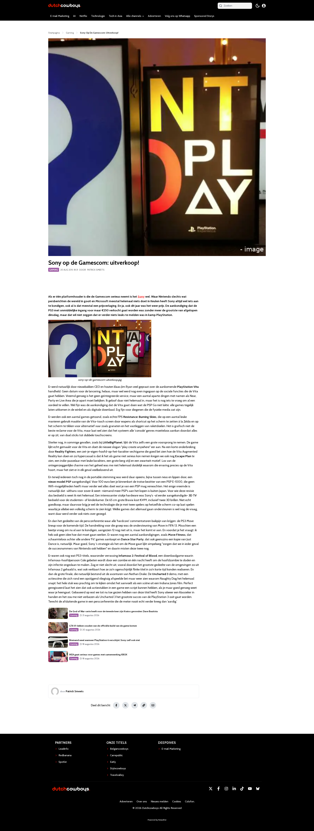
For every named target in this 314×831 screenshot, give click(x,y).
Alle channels (133, 16)
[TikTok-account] (242, 789)
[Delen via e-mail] (153, 705)
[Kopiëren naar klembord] (143, 705)
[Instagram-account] (226, 789)
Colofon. (190, 801)
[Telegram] (134, 705)
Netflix (83, 16)
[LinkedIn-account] (234, 789)
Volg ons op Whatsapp (177, 16)
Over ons (142, 801)
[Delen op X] (125, 705)
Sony (141, 296)
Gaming (53, 269)
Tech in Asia (115, 16)
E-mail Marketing (59, 16)
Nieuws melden (159, 801)
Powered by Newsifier (157, 820)
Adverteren (154, 16)
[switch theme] (257, 5)
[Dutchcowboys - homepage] (64, 5)
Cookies (176, 801)
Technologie (98, 16)
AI (74, 16)
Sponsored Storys (204, 16)
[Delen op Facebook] (116, 705)
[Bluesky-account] (258, 789)
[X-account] (211, 789)
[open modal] (264, 6)
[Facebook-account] (218, 789)
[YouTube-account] (250, 789)
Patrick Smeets (96, 269)
